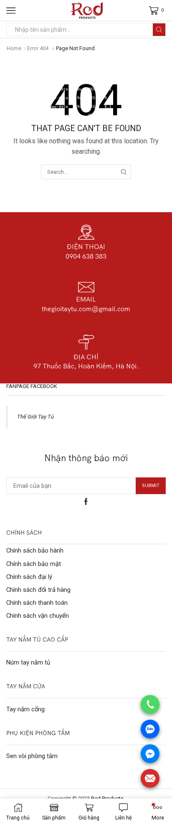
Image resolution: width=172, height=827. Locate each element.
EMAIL (86, 299)
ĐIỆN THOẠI (86, 246)
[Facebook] (86, 501)
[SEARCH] (123, 172)
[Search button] (159, 29)
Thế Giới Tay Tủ (35, 417)
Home (14, 48)
